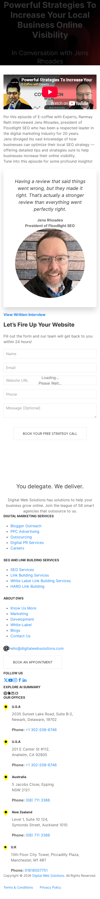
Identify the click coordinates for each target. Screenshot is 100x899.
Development (22, 619)
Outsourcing (21, 537)
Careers (17, 548)
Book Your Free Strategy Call (50, 433)
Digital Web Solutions (48, 875)
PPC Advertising (24, 531)
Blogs (15, 630)
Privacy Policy (50, 887)
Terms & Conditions (18, 887)
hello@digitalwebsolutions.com (36, 648)
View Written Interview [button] (24, 314)
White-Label (21, 624)
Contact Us (20, 636)
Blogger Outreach (25, 526)
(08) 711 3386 (38, 800)
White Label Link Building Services (40, 580)
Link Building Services (29, 575)
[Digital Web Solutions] (50, 467)
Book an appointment (33, 662)
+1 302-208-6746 (41, 729)
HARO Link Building (27, 586)
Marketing (19, 613)
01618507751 (36, 870)
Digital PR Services (27, 542)
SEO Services (22, 569)
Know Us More (23, 608)
